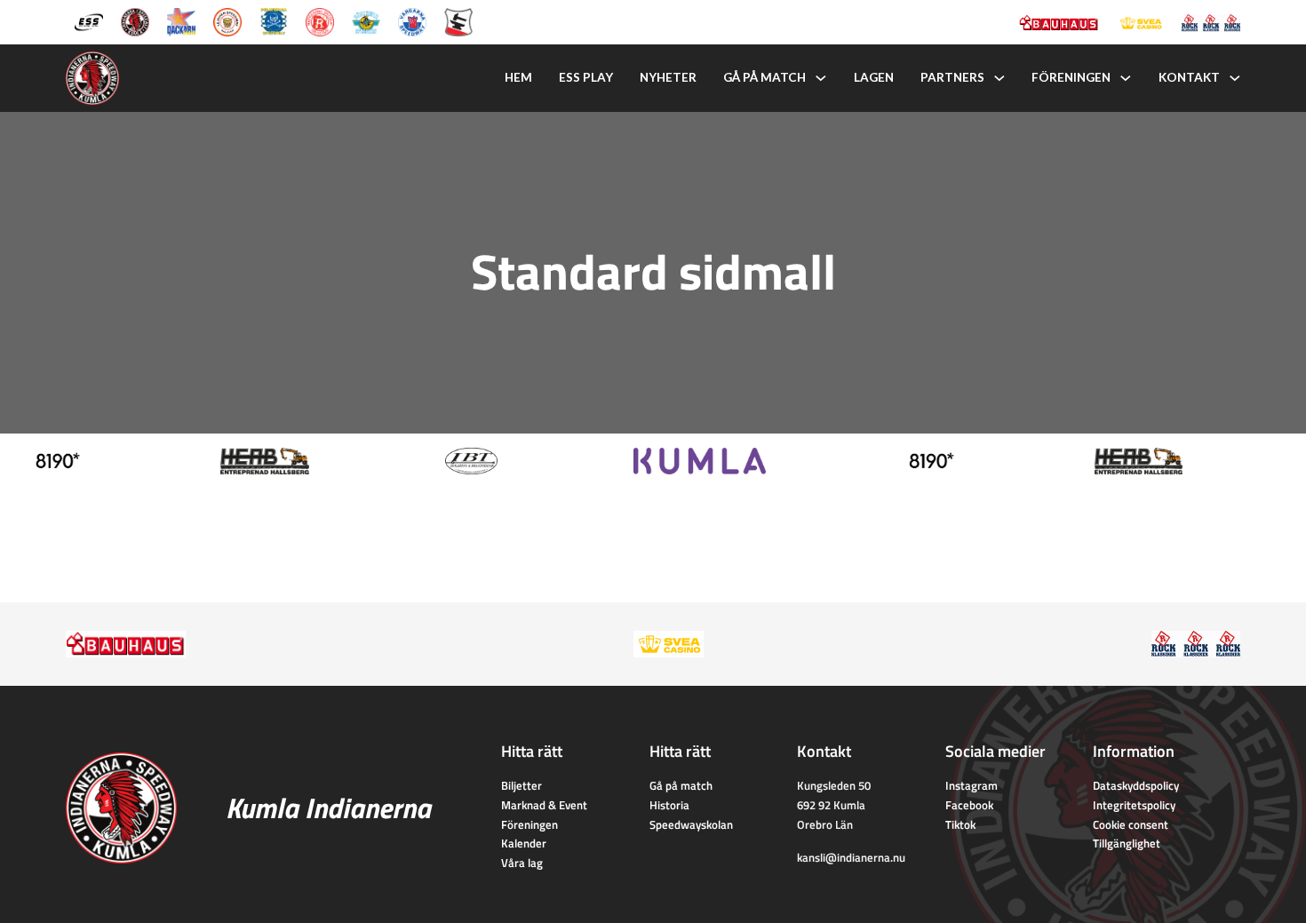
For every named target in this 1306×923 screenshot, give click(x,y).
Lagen (874, 77)
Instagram (971, 785)
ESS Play (586, 77)
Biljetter (521, 785)
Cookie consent (1130, 824)
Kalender (523, 843)
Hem (518, 77)
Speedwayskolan (691, 824)
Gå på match (764, 77)
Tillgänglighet (1126, 843)
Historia (669, 805)
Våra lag (522, 862)
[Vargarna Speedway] (412, 20)
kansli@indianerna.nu (851, 857)
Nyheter (668, 77)
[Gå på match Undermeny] (821, 78)
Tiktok (960, 824)
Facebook (969, 805)
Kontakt (1189, 77)
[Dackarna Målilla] (181, 20)
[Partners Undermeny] (999, 78)
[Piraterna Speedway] (273, 20)
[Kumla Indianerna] (135, 20)
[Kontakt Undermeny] (1235, 78)
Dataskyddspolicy (1136, 785)
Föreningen (1071, 77)
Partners (952, 77)
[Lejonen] (227, 20)
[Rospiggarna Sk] (320, 20)
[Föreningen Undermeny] (1125, 78)
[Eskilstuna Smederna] (458, 20)
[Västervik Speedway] (366, 20)
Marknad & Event (544, 805)
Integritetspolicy (1134, 805)
